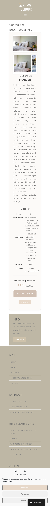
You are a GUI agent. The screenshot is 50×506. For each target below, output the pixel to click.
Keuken (29, 231)
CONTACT (14, 383)
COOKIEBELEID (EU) (18, 407)
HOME (13, 362)
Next (33, 44)
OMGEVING (15, 372)
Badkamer (34, 218)
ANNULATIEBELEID (18, 401)
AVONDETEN (15, 454)
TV (35, 233)
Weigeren (25, 494)
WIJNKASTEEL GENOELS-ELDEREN (24, 449)
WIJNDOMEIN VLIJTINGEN (21, 444)
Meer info (19, 339)
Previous (17, 44)
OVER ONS (15, 367)
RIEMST (13, 438)
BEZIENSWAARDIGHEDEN (21, 378)
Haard (28, 228)
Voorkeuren (25, 500)
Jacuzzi (34, 228)
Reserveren (25, 302)
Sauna (35, 231)
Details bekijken (25, 294)
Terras (30, 233)
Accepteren (25, 488)
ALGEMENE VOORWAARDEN (22, 412)
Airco (27, 218)
